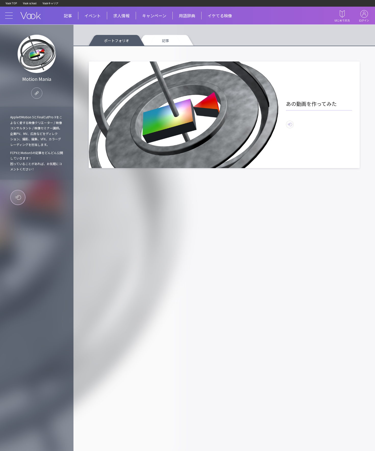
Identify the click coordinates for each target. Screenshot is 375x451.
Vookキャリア (50, 3)
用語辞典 (187, 15)
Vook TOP (11, 3)
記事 (68, 15)
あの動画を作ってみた (311, 103)
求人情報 (121, 15)
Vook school (29, 3)
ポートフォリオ (116, 40)
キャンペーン (154, 15)
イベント (92, 15)
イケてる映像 (220, 15)
